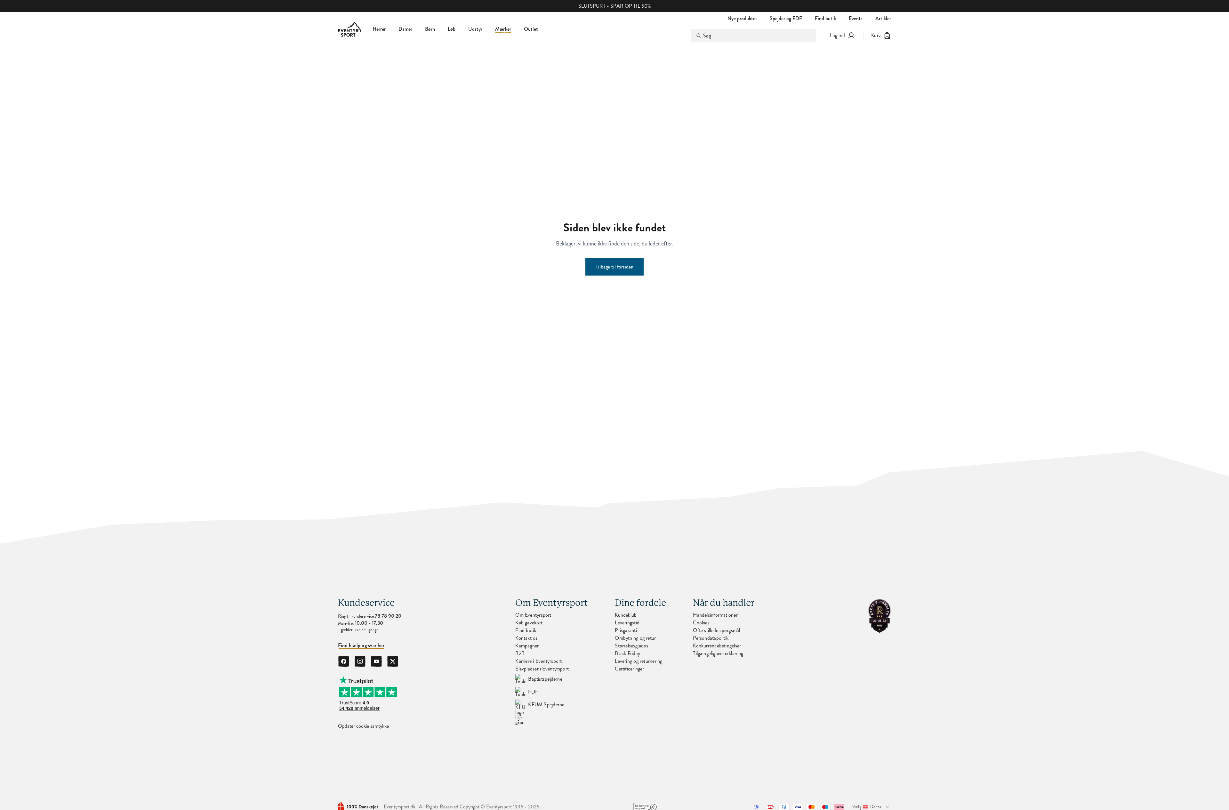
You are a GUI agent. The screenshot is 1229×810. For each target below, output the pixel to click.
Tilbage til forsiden (614, 266)
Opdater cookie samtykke (363, 726)
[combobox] (753, 35)
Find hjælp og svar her (361, 645)
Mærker (503, 29)
